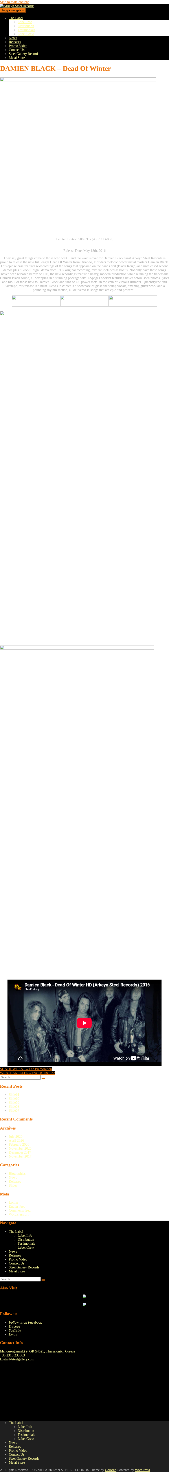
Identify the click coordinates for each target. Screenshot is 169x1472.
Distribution (26, 26)
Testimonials (26, 30)
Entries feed (17, 1206)
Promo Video (18, 46)
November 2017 (20, 1156)
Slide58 (14, 1106)
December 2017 (20, 1152)
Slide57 (14, 1110)
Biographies (17, 1173)
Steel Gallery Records (24, 54)
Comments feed (20, 1210)
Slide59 (14, 1102)
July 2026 (15, 1136)
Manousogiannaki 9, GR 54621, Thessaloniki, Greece (37, 1351)
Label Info (25, 22)
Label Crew (26, 34)
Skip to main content (14, 2)
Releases (15, 42)
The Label (16, 18)
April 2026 (16, 1140)
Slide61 (14, 1094)
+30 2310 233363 (12, 1355)
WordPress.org (19, 1214)
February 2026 (19, 1144)
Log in (13, 1202)
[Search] (43, 1078)
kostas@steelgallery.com (17, 1359)
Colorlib (110, 1470)
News (13, 38)
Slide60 (14, 1098)
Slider (13, 1185)
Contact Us (16, 50)
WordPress (142, 1470)
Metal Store (17, 58)
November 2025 (20, 1148)
